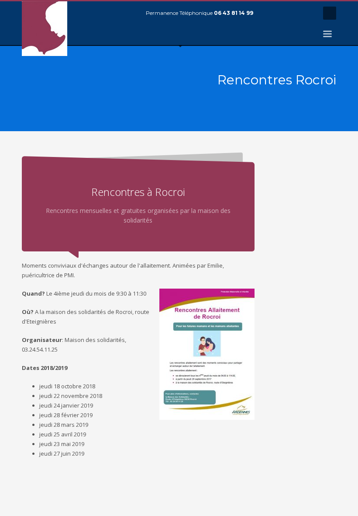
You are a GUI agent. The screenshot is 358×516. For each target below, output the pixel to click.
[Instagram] (307, 13)
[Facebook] (268, 13)
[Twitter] (281, 13)
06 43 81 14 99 (233, 13)
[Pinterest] (294, 13)
